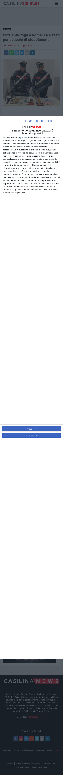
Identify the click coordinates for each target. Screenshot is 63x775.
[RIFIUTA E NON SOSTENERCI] (57, 121)
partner (23, 137)
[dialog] (31, 387)
